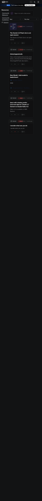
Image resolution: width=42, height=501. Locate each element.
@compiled (22, 98)
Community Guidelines (3, 19)
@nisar (23, 49)
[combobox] (15, 19)
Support (6, 22)
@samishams (22, 121)
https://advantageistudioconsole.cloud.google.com (24, 57)
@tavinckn (23, 70)
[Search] (31, 2)
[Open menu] (38, 2)
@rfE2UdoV (22, 26)
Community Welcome (3, 14)
